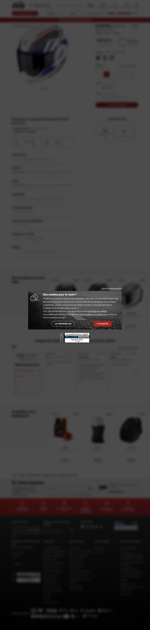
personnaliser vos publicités (93, 314)
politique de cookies (97, 311)
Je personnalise (63, 324)
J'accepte (103, 324)
